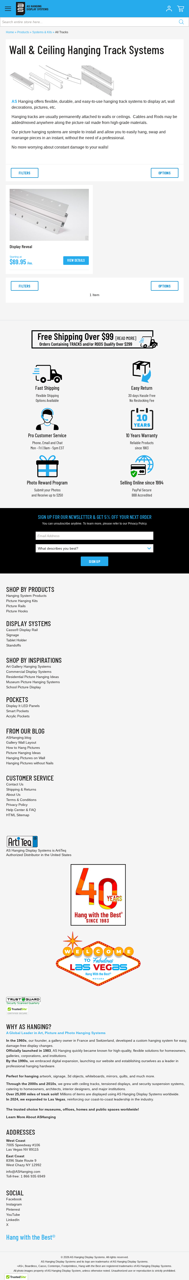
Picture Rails (16, 606)
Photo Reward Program (47, 482)
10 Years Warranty (142, 435)
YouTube (13, 1215)
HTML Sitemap (17, 815)
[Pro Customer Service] (47, 418)
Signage (12, 635)
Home (10, 32)
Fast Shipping (47, 388)
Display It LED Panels (23, 706)
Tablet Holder (16, 640)
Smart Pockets (17, 711)
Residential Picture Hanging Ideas (32, 677)
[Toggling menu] (8, 9)
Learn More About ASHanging (31, 1117)
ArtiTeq (60, 850)
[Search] (181, 21)
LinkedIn (12, 1220)
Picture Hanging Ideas (23, 753)
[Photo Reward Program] (47, 465)
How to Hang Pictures (23, 748)
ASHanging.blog (18, 737)
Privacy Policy (137, 523)
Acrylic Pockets (18, 716)
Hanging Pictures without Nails (29, 763)
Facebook (14, 1199)
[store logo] (32, 8)
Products (23, 32)
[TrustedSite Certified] (17, 1010)
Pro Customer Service (47, 435)
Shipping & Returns (21, 789)
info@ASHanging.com (23, 1172)
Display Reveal (21, 246)
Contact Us (14, 784)
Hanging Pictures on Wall (25, 758)
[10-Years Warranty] (142, 418)
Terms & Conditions (21, 800)
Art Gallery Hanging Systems (28, 666)
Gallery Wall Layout (21, 742)
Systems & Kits (42, 32)
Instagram (14, 1204)
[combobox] (94, 21)
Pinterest (13, 1209)
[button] (169, 9)
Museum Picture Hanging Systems (33, 682)
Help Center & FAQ (21, 810)
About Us (13, 795)
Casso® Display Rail (22, 630)
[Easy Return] (142, 371)
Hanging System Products (26, 596)
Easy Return (141, 388)
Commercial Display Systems (28, 672)
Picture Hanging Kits (22, 601)
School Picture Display (23, 687)
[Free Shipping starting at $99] (94, 339)
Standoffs (13, 645)
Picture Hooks (17, 611)
